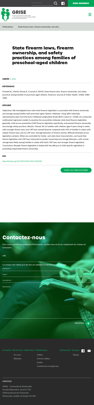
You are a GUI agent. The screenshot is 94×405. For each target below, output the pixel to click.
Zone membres (81, 3)
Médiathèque (41, 350)
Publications (7, 26)
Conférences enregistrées (48, 366)
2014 (14, 79)
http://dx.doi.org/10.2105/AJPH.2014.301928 (22, 161)
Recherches (17, 350)
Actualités (6, 350)
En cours (17, 354)
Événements (65, 350)
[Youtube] (89, 353)
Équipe (76, 354)
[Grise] (18, 14)
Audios (40, 362)
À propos (75, 350)
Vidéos (40, 354)
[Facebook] (63, 3)
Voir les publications (76, 170)
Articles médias (43, 358)
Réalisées (17, 358)
